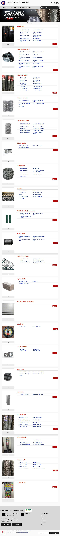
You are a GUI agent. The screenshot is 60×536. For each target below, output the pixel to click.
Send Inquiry (27, 513)
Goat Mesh (21, 375)
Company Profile (12, 7)
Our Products (21, 7)
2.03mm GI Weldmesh (23, 424)
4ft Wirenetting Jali (37, 88)
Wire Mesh (20, 26)
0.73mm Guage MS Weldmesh (37, 440)
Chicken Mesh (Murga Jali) (38, 123)
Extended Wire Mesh (23, 417)
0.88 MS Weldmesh (24, 439)
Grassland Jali (21, 482)
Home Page (4, 7)
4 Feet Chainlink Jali (37, 462)
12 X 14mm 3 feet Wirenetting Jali (37, 78)
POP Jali (19, 188)
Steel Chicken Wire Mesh (38, 126)
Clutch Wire (20, 324)
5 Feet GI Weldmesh (23, 426)
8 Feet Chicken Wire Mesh (25, 132)
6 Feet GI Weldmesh (37, 426)
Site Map (43, 524)
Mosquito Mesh (36, 38)
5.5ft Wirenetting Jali (24, 90)
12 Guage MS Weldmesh (38, 444)
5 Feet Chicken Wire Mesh (25, 130)
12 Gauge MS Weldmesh (25, 444)
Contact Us (28, 7)
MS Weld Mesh (21, 437)
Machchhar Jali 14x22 (38, 394)
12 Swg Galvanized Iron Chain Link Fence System (38, 259)
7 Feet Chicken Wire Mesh (38, 130)
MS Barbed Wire (23, 176)
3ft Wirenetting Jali (24, 86)
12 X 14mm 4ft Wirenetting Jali (36, 81)
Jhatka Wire (21, 233)
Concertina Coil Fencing (25, 261)
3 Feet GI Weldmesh (37, 424)
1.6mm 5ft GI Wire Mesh (38, 29)
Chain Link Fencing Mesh (24, 100)
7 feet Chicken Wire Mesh (25, 123)
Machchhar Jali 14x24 (24, 394)
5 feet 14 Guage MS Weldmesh (37, 36)
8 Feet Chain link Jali (37, 464)
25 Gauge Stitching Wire (24, 147)
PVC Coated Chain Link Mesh (26, 211)
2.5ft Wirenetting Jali (37, 86)
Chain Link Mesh (22, 98)
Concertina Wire (36, 30)
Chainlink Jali (21, 106)
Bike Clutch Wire (22, 326)
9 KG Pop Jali (21, 198)
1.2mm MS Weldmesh (24, 30)
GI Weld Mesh (21, 414)
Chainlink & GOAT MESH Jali (39, 468)
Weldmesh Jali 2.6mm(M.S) (24, 373)
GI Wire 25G (35, 54)
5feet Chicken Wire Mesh (25, 126)
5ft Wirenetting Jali (37, 90)
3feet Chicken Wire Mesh (25, 125)
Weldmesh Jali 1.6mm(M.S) (24, 372)
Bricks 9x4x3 (35, 281)
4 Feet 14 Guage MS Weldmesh (24, 33)
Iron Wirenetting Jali (37, 83)
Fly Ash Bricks (21, 279)
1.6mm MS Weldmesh (24, 35)
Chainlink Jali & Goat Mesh (38, 103)
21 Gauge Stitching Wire (38, 145)
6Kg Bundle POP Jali (37, 191)
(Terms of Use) (28, 530)
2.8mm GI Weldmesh (37, 422)
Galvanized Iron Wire (23, 49)
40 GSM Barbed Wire (24, 173)
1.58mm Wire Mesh (24, 170)
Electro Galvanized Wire (24, 60)
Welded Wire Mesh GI (24, 29)
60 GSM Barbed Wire (37, 173)
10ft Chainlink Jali (22, 466)
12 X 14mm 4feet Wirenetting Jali (23, 84)
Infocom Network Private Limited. (22, 532)
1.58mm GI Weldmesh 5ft (24, 420)
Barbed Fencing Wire (24, 168)
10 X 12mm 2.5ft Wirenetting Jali (23, 81)
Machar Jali (20, 392)
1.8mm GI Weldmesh (37, 420)
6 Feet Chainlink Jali (23, 464)
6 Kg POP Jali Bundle (23, 196)
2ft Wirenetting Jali (24, 88)
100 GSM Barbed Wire (24, 174)
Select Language (54, 533)
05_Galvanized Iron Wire (38, 57)
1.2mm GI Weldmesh (37, 419)
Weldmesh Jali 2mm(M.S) (38, 372)
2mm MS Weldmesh (37, 442)
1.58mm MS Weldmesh (24, 442)
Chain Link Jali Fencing (23, 468)
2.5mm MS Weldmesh (24, 38)
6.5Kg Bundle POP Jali (37, 192)
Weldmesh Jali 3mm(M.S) (38, 373)
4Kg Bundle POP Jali (23, 191)
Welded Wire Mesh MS (23, 422)
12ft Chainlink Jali (36, 466)
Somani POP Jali (22, 192)
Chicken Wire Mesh (23, 120)
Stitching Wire (21, 143)
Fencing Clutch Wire (37, 326)
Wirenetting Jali (22, 75)
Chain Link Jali (21, 460)
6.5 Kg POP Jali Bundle (37, 196)
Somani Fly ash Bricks (23, 281)
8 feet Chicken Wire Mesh (38, 125)
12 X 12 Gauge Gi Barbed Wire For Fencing (38, 171)
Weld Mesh (20, 369)
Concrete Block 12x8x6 (24, 283)
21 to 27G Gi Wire (36, 63)
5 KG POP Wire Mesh (37, 194)
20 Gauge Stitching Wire (24, 145)
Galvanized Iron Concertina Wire (23, 350)
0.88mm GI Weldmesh (23, 419)
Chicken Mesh (22, 128)
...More (54, 43)
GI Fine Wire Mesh (37, 40)
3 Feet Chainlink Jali (23, 462)
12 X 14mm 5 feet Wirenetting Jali (23, 78)
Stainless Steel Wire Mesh (25, 301)
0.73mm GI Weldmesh (37, 417)
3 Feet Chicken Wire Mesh (38, 128)
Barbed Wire (21, 166)
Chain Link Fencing (23, 256)
